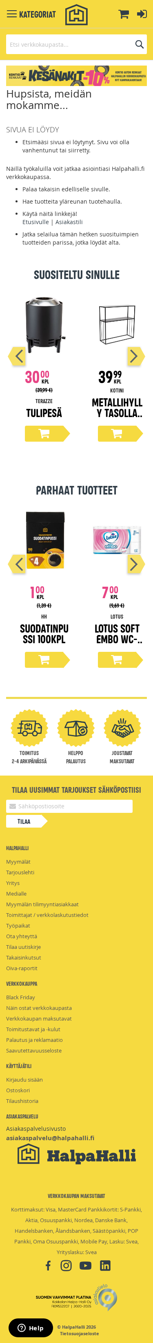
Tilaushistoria (22, 1101)
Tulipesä (44, 412)
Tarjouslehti (20, 872)
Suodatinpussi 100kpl (44, 633)
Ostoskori (18, 1090)
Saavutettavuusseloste (34, 1050)
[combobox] (76, 44)
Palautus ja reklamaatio (34, 1040)
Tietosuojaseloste (79, 1333)
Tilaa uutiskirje (23, 947)
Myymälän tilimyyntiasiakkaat (42, 904)
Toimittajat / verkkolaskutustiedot (47, 915)
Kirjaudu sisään (24, 1079)
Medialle (16, 893)
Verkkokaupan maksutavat (39, 1018)
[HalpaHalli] (76, 15)
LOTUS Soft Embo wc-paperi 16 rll (117, 644)
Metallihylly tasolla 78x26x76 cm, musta (117, 418)
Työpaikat (18, 925)
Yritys (13, 883)
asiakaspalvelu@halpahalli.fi (50, 1138)
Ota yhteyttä (21, 936)
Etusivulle (35, 222)
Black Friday (20, 997)
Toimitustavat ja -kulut (33, 1029)
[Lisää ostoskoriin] (44, 434)
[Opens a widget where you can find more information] (30, 1328)
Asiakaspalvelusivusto (36, 1128)
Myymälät (18, 861)
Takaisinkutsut (23, 957)
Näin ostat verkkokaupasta (39, 1008)
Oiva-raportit (22, 968)
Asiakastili (69, 222)
